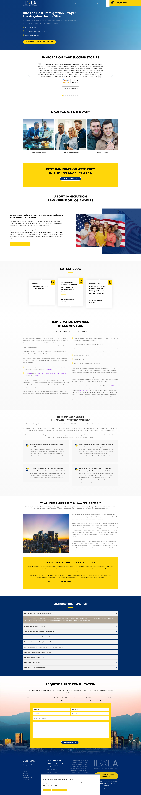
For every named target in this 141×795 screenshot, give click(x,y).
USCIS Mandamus (27, 777)
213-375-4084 (66, 582)
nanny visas (65, 367)
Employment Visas (94, 283)
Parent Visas (60, 373)
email (91, 582)
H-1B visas (43, 367)
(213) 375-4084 (54, 769)
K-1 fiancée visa (37, 375)
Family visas (28, 373)
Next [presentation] (112, 75)
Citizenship (35, 283)
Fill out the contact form (59, 790)
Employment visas (30, 367)
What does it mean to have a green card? (37, 613)
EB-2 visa (113, 386)
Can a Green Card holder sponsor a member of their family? (43, 647)
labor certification (84, 390)
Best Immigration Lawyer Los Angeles (106, 775)
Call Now (47, 790)
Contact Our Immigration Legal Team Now (39, 41)
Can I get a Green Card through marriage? (37, 642)
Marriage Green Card (67, 282)
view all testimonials (70, 88)
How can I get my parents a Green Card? (37, 636)
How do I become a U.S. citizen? (34, 626)
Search (107, 3)
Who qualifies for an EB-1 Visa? (34, 657)
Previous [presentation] (29, 75)
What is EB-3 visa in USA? (32, 662)
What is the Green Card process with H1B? (37, 652)
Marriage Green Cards (42, 373)
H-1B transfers (48, 369)
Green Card (29, 618)
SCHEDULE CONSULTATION (70, 178)
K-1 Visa (25, 767)
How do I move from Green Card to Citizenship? (39, 631)
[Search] (114, 3)
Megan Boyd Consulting (110, 788)
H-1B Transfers (26, 773)
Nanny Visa (25, 775)
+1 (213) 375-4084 (121, 3)
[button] (62, 95)
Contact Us (25, 779)
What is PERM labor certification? (35, 667)
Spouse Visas (52, 373)
